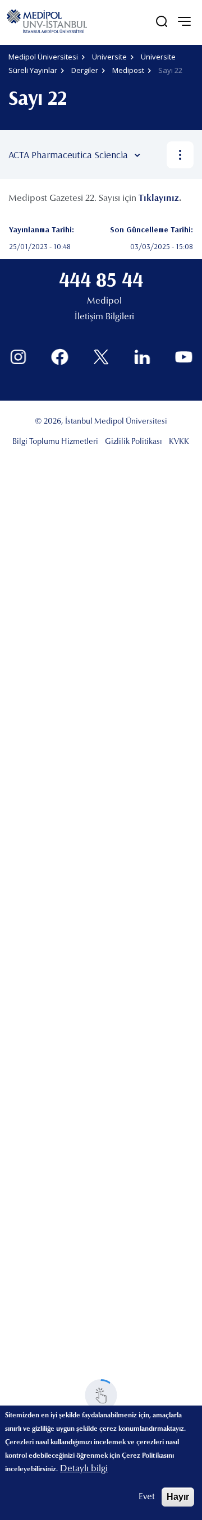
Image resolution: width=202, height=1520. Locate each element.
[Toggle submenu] (153, 154)
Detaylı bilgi (84, 1468)
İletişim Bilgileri (104, 317)
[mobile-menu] (184, 21)
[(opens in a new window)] (18, 357)
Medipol (104, 301)
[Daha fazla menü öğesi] (180, 154)
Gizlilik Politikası (133, 442)
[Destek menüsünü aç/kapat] (101, 1395)
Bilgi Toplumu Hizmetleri (55, 442)
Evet (147, 1497)
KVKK (179, 442)
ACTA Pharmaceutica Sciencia (68, 154)
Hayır (178, 1496)
